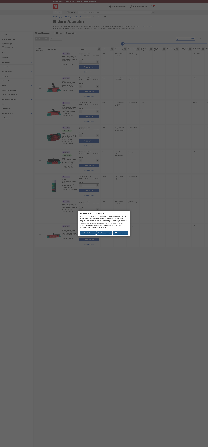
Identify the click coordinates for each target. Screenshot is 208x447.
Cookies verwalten (104, 233)
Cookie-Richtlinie (103, 227)
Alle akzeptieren (120, 233)
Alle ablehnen (88, 233)
